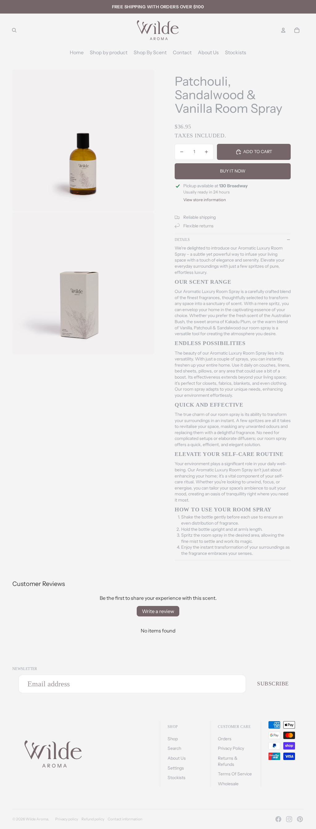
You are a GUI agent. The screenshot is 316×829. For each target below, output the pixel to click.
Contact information (125, 819)
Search (174, 748)
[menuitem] (77, 52)
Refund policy (92, 819)
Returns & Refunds (228, 761)
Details (182, 240)
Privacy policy (66, 819)
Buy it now (232, 171)
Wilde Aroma (37, 819)
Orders (224, 739)
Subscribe (273, 684)
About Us (177, 758)
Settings (176, 768)
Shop (173, 739)
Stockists (176, 777)
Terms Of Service (235, 774)
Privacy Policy (231, 748)
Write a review (158, 611)
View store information (204, 199)
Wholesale (228, 783)
